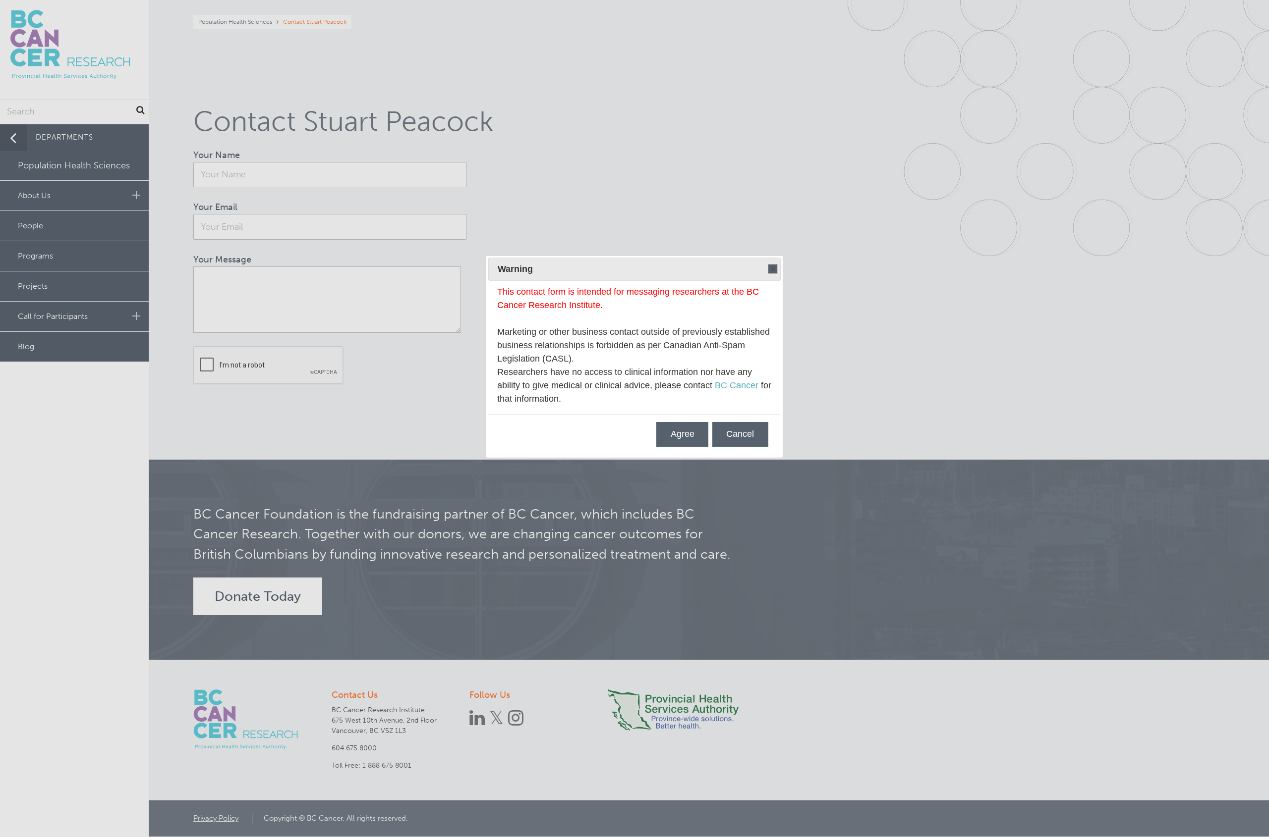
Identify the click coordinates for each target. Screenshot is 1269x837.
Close (773, 269)
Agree (682, 434)
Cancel (740, 434)
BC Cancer (736, 385)
